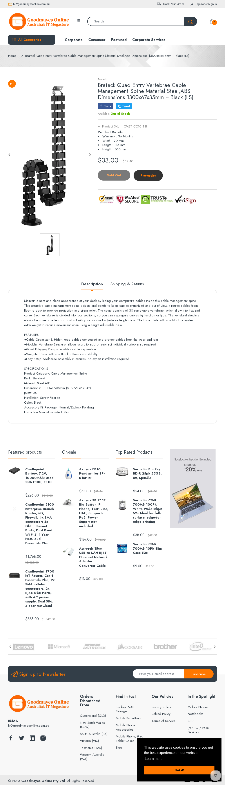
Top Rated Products (134, 452)
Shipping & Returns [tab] (127, 284)
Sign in (212, 4)
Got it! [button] (179, 770)
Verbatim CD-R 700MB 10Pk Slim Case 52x (147, 548)
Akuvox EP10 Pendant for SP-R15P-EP (92, 473)
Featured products (25, 452)
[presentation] (10, 646)
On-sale (69, 452)
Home (12, 55)
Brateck (102, 79)
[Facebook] (10, 739)
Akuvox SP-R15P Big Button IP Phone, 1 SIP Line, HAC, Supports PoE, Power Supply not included (93, 513)
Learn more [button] (154, 759)
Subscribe (199, 674)
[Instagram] (43, 739)
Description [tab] (92, 284)
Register (200, 4)
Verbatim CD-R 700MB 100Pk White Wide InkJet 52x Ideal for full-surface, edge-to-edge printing (147, 511)
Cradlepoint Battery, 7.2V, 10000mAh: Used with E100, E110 (39, 475)
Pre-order (148, 175)
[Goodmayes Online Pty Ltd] (39, 21)
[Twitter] (21, 739)
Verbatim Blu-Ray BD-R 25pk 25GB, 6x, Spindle (147, 473)
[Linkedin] (32, 739)
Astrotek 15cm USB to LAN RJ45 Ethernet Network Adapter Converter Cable (93, 557)
